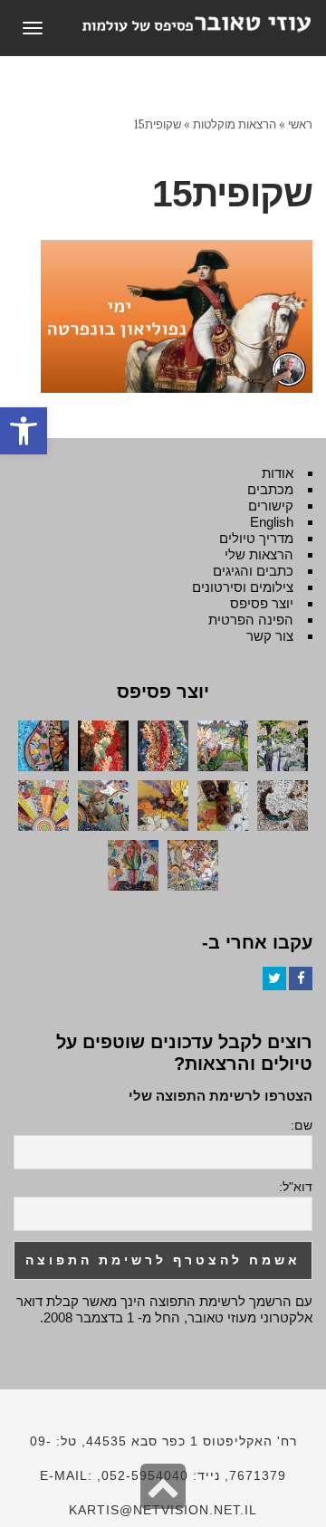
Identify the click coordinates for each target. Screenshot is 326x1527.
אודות (277, 473)
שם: (301, 1125)
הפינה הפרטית (250, 619)
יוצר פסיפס (261, 603)
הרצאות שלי (259, 554)
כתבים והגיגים (253, 570)
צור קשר (269, 636)
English (271, 522)
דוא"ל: (295, 1186)
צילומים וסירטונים (242, 587)
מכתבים (270, 489)
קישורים (270, 505)
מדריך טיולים (256, 538)
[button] (23, 430)
